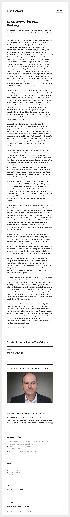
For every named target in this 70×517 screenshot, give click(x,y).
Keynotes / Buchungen (15, 490)
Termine (10, 498)
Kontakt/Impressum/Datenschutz (18, 506)
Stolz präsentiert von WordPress (25, 512)
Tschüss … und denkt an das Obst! (20, 446)
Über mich (10, 502)
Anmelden (12, 468)
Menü (59, 11)
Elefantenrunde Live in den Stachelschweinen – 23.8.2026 (28, 442)
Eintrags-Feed (13, 470)
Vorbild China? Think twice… (18, 449)
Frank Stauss (15, 10)
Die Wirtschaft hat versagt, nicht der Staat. (23, 451)
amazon (48, 423)
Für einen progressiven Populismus (21, 444)
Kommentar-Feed (14, 472)
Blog (8, 485)
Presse (9, 494)
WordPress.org (14, 475)
